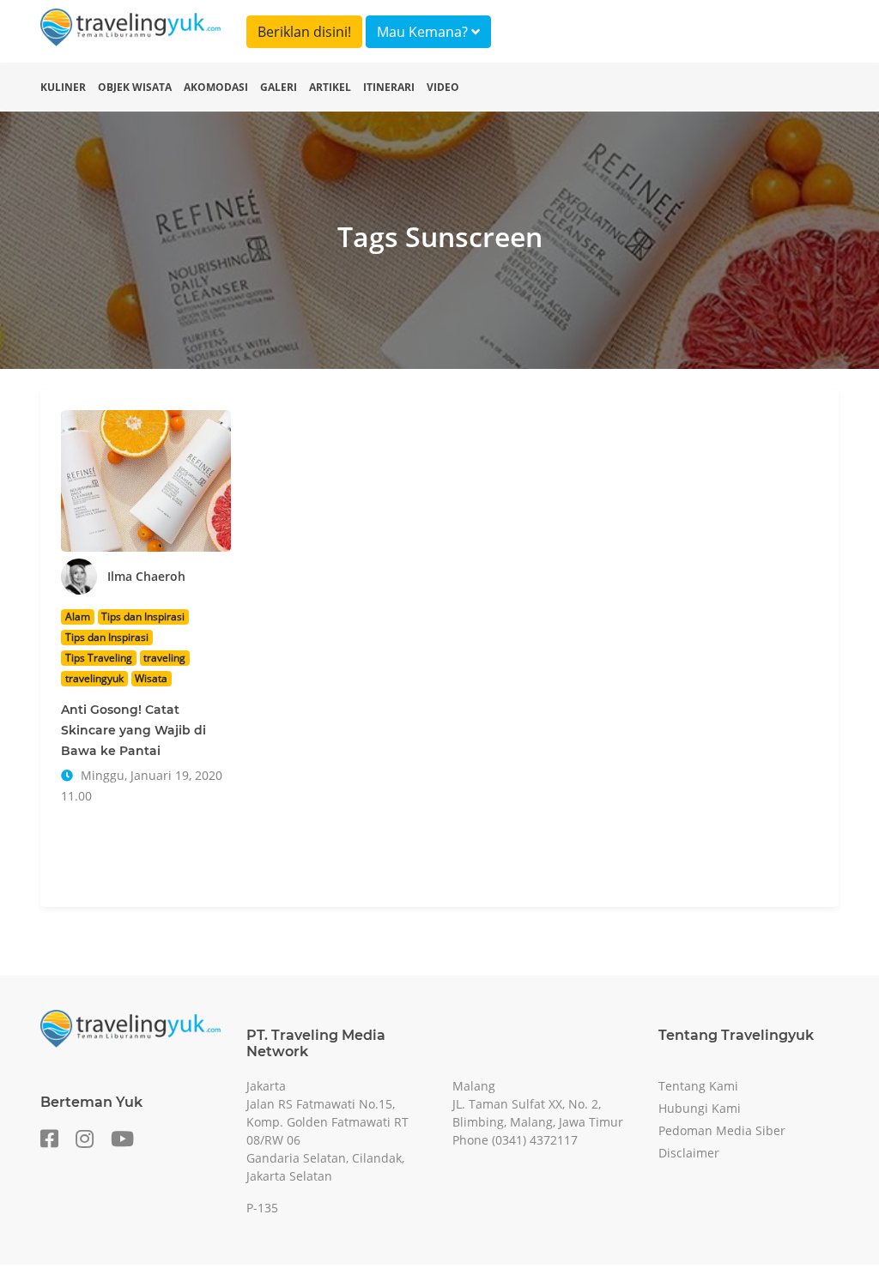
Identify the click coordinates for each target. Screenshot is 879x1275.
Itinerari (389, 87)
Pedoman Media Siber (721, 1130)
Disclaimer (688, 1153)
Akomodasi (216, 87)
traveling (164, 657)
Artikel (330, 87)
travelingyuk (94, 678)
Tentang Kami (698, 1086)
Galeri (278, 87)
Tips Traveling (98, 657)
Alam (77, 616)
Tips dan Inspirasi (143, 616)
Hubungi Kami (699, 1108)
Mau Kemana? (424, 31)
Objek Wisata (135, 87)
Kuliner (63, 87)
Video (443, 87)
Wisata (151, 678)
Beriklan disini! (304, 31)
